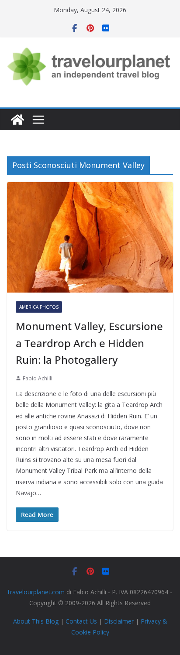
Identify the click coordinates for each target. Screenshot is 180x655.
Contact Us (81, 621)
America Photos (39, 307)
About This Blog (36, 621)
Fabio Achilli (37, 378)
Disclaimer (119, 621)
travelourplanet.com (36, 592)
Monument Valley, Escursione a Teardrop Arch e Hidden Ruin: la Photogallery (89, 343)
